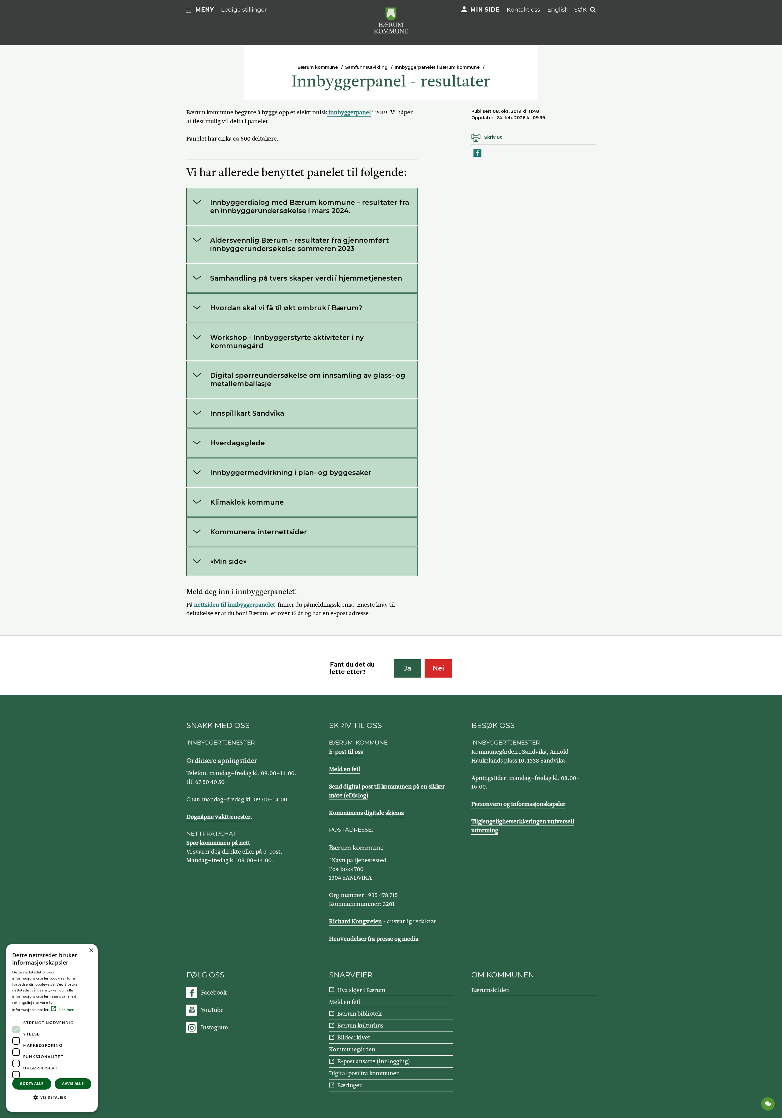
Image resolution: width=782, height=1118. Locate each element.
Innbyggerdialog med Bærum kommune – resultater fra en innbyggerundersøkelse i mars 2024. (309, 206)
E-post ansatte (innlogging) (373, 1061)
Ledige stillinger (244, 9)
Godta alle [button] (32, 1083)
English (558, 9)
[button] (52, 1097)
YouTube (212, 1010)
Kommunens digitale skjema (366, 813)
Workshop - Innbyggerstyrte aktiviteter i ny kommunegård (287, 341)
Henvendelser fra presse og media (373, 939)
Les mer (66, 1009)
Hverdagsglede (237, 443)
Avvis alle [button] (73, 1083)
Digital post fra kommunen (364, 1073)
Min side (484, 9)
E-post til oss (346, 752)
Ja (407, 668)
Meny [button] (204, 9)
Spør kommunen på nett (218, 843)
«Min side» (228, 561)
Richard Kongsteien (355, 921)
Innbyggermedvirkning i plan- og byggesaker (290, 473)
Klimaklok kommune (247, 502)
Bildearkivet (353, 1037)
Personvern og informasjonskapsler (518, 804)
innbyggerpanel (349, 112)
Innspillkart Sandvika (247, 413)
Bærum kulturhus (360, 1025)
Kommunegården (352, 1049)
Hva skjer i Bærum (361, 990)
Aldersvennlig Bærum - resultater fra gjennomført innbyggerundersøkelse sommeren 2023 (299, 244)
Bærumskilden (490, 990)
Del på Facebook (477, 156)
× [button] (91, 950)
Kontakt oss (523, 9)
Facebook (214, 992)
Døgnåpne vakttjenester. (219, 817)
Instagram (214, 1027)
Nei (438, 668)
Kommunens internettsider (258, 532)
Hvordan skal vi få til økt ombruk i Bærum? (286, 308)
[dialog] (52, 1028)
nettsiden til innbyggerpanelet (234, 605)
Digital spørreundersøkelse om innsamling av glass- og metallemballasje (307, 379)
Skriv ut (493, 137)
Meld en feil (344, 769)
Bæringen (350, 1085)
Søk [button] (580, 9)
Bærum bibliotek (359, 1014)
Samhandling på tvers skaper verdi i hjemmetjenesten (306, 278)
